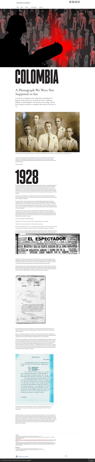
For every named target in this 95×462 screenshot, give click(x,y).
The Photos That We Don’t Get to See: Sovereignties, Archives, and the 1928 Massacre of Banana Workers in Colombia (33, 439)
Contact (66, 455)
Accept (91, 460)
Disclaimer (66, 456)
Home (18, 7)
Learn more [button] (29, 460)
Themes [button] (26, 7)
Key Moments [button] (33, 7)
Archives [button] (41, 7)
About (22, 7)
